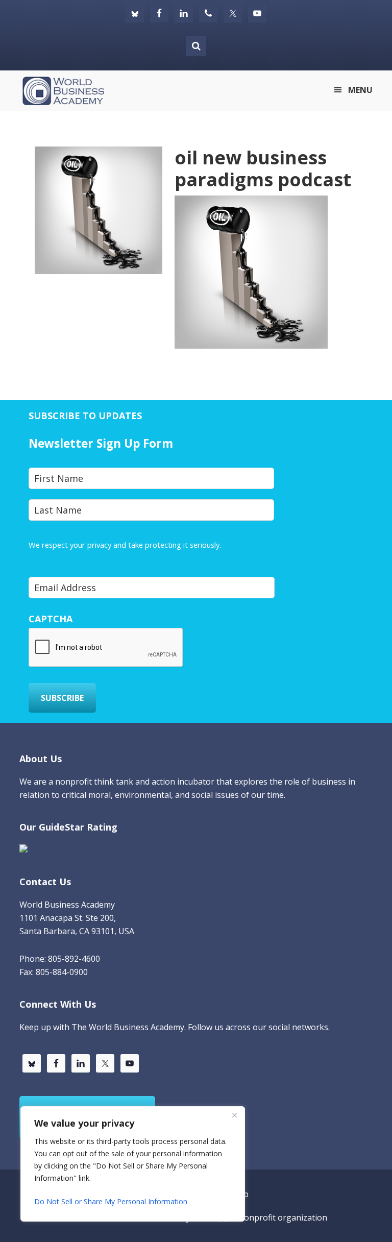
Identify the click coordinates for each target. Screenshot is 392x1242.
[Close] (234, 1115)
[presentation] (106, 648)
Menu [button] (360, 89)
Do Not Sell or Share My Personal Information (110, 1201)
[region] (132, 1164)
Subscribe (62, 697)
